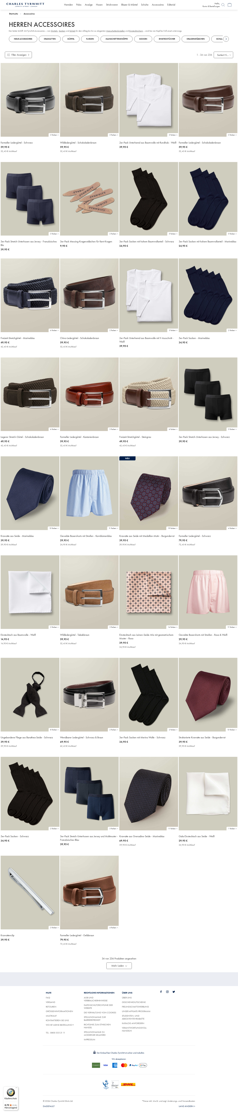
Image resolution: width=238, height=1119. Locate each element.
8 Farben (53, 729)
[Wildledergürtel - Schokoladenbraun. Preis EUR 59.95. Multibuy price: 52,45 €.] (89, 100)
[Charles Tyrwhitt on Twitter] (175, 991)
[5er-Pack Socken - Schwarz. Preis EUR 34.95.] (30, 794)
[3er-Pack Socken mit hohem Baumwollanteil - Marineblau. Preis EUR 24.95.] (208, 199)
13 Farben (53, 528)
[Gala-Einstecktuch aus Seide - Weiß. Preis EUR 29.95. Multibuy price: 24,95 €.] (208, 794)
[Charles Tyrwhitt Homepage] (25, 4)
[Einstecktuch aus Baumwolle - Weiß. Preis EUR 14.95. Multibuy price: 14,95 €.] (30, 592)
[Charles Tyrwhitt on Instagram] (169, 991)
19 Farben (172, 528)
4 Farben (231, 528)
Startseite (13, 13)
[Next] (226, 39)
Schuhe (144, 4)
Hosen (99, 4)
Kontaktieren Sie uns (57, 1020)
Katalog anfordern (133, 1023)
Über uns (127, 997)
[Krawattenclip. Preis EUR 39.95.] (30, 892)
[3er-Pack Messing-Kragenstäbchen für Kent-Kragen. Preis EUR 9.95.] (89, 199)
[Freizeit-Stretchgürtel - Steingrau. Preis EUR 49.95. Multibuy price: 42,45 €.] (148, 394)
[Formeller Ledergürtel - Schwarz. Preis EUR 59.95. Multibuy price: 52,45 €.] (30, 100)
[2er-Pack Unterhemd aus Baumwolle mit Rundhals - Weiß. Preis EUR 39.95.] (148, 100)
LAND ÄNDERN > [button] (187, 1106)
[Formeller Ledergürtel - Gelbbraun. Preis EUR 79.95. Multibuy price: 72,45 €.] (89, 892)
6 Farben (53, 330)
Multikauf (51, 1015)
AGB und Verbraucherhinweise (96, 999)
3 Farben (53, 135)
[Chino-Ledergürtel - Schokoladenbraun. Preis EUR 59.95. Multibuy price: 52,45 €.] (89, 295)
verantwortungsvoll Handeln (134, 1029)
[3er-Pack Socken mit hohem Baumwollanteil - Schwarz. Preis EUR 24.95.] (148, 199)
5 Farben (172, 233)
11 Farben (112, 528)
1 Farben (231, 828)
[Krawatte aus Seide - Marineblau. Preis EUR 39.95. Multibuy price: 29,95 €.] (30, 493)
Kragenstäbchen (196, 39)
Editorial (171, 4)
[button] (119, 966)
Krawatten (50, 39)
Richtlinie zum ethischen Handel (97, 1026)
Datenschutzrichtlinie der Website (98, 1006)
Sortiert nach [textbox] (223, 55)
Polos (78, 4)
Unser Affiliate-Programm (136, 1011)
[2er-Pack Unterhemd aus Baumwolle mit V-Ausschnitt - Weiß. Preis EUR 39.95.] (148, 295)
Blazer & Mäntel (129, 4)
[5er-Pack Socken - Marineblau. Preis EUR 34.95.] (208, 295)
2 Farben (112, 233)
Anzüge (89, 4)
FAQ (48, 997)
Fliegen (90, 39)
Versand (50, 1002)
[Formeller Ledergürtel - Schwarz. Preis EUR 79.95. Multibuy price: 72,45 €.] (208, 493)
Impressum (89, 1039)
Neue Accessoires (23, 39)
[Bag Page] (229, 5)
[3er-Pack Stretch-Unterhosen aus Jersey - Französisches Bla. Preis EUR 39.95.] (30, 199)
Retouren (51, 1006)
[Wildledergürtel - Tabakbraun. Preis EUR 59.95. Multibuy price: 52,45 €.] (89, 592)
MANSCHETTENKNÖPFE (117, 39)
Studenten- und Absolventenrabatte (133, 1017)
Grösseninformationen (59, 1011)
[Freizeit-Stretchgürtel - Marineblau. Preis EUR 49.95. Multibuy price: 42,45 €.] (30, 295)
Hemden (68, 4)
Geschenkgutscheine (134, 1002)
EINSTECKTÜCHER (167, 39)
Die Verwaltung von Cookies (100, 1012)
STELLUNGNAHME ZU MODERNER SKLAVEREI (95, 1033)
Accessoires (158, 4)
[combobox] (223, 55)
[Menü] (16, 1088)
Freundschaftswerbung (135, 1006)
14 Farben (172, 627)
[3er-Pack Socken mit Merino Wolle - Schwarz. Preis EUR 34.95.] (148, 694)
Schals (220, 39)
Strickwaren (112, 4)
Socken (143, 39)
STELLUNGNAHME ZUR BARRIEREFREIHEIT (95, 1018)
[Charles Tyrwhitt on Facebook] (163, 991)
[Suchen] (223, 5)
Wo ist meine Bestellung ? (60, 1024)
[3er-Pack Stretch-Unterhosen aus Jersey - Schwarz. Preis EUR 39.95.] (208, 394)
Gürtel (70, 39)
